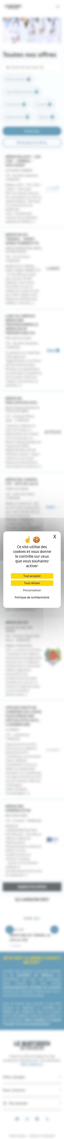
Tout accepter (32, 576)
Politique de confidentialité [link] (32, 597)
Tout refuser (32, 583)
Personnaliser (32, 590)
